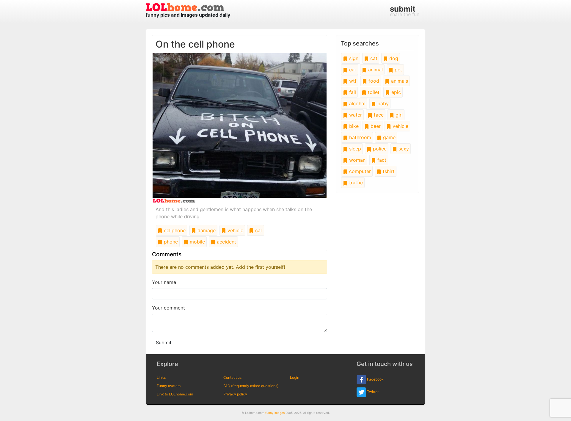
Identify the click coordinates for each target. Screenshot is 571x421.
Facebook (375, 379)
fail (352, 92)
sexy (403, 149)
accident (225, 242)
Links (161, 377)
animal (375, 70)
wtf (352, 81)
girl (398, 115)
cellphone (174, 230)
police (379, 149)
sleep (354, 149)
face (378, 115)
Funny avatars (169, 386)
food (373, 81)
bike (353, 126)
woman (356, 160)
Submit (164, 342)
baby (382, 103)
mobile (196, 242)
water (355, 115)
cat (373, 58)
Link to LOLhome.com (175, 394)
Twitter (372, 391)
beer (375, 126)
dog (393, 58)
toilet (372, 92)
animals (399, 81)
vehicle (234, 230)
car (258, 230)
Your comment (168, 308)
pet (397, 70)
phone (170, 242)
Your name (164, 282)
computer (359, 171)
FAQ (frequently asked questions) (250, 386)
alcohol (356, 103)
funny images (275, 412)
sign (353, 58)
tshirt (388, 171)
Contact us (232, 377)
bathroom (359, 137)
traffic (355, 183)
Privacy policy (235, 394)
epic (395, 92)
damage (206, 230)
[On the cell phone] (240, 128)
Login (294, 377)
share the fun (404, 10)
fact (381, 160)
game (389, 137)
